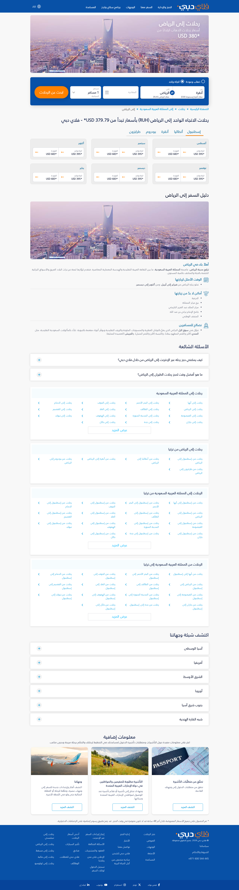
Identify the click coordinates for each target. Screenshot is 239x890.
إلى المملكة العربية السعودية (156, 109)
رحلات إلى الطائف (149, 409)
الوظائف (75, 863)
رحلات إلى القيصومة (191, 415)
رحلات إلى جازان (194, 422)
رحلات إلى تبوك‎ (63, 415)
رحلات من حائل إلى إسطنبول (105, 606)
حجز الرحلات (149, 834)
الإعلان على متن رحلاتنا (95, 858)
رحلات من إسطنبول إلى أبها (187, 503)
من (201, 89)
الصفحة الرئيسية (199, 109)
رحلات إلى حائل (107, 422)
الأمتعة (151, 853)
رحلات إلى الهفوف (105, 415)
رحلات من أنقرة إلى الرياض (101, 459)
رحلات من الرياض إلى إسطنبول (191, 586)
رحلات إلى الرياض (193, 409)
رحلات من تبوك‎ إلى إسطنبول (62, 596)
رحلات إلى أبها (195, 403)
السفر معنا (146, 7)
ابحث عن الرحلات (51, 92)
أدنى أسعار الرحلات (73, 836)
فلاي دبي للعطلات (69, 857)
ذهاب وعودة (193, 81)
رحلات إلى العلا (107, 409)
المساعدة (91, 7)
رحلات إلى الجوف (106, 403)
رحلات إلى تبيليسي (49, 836)
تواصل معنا (124, 847)
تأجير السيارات (72, 844)
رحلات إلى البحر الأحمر (147, 403)
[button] (119, 360)
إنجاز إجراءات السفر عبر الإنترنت (95, 836)
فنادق (76, 850)
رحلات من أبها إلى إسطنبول (187, 574)
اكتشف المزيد (188, 807)
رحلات (181, 109)
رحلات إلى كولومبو (44, 863)
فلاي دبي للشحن (121, 853)
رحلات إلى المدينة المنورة (146, 415)
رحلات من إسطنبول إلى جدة (144, 533)
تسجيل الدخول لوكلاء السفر (97, 868)
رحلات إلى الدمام (63, 403)
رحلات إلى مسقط (45, 850)
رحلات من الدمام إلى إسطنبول (61, 576)
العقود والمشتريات (94, 850)
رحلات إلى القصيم (62, 409)
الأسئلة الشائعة (96, 844)
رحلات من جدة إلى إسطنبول (144, 605)
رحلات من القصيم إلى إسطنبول (60, 586)
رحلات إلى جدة (151, 422)
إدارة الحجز (125, 834)
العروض (151, 840)
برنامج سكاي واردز (111, 7)
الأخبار (127, 840)
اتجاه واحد (174, 81)
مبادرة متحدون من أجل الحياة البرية (121, 861)
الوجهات (130, 7)
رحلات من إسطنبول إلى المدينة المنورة (146, 525)
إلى (167, 89)
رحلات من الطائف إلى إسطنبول (148, 586)
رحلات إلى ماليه (46, 857)
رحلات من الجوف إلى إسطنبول (104, 576)
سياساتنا (204, 846)
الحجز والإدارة (165, 7)
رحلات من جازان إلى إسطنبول (192, 606)
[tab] (194, 131)
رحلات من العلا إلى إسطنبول (105, 586)
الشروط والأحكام (200, 852)
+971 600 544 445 (198, 858)
